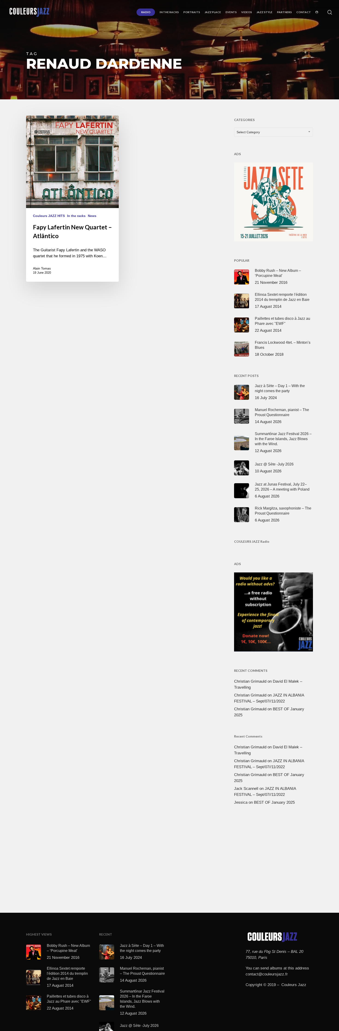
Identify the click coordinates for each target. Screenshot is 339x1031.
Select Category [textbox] (248, 132)
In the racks (76, 216)
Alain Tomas (42, 268)
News (92, 216)
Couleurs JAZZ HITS (49, 216)
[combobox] (273, 132)
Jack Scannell (246, 788)
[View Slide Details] (273, 201)
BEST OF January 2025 (274, 802)
